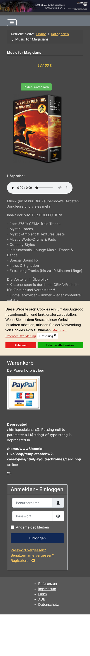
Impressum (47, 589)
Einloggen (37, 538)
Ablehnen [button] (20, 345)
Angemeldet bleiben (32, 527)
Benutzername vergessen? (32, 555)
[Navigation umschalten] (12, 22)
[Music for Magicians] (37, 128)
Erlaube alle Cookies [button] (60, 345)
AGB (41, 599)
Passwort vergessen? (28, 550)
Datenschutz (48, 604)
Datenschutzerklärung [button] (20, 336)
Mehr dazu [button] (59, 330)
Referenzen (47, 583)
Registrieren (21, 560)
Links (42, 594)
